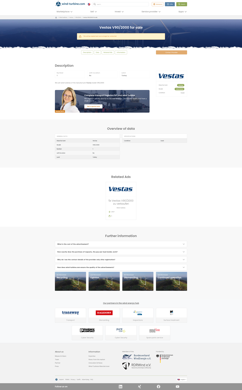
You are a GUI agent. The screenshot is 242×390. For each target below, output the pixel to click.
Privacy (73, 379)
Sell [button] (92, 11)
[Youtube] (177, 386)
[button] (89, 4)
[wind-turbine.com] (56, 17)
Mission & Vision (60, 356)
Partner (57, 363)
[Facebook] (158, 386)
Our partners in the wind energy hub (121, 303)
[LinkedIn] (120, 386)
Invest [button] (118, 11)
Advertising (85, 379)
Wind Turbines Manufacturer (99, 366)
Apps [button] (181, 11)
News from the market (97, 359)
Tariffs (79, 379)
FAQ (91, 379)
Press (57, 366)
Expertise (92, 356)
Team (57, 359)
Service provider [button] (150, 11)
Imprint (61, 379)
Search (183, 4)
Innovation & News (95, 363)
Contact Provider (171, 52)
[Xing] (139, 386)
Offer (171, 4)
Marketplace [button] (63, 11)
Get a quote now (93, 106)
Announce (159, 4)
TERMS (67, 379)
